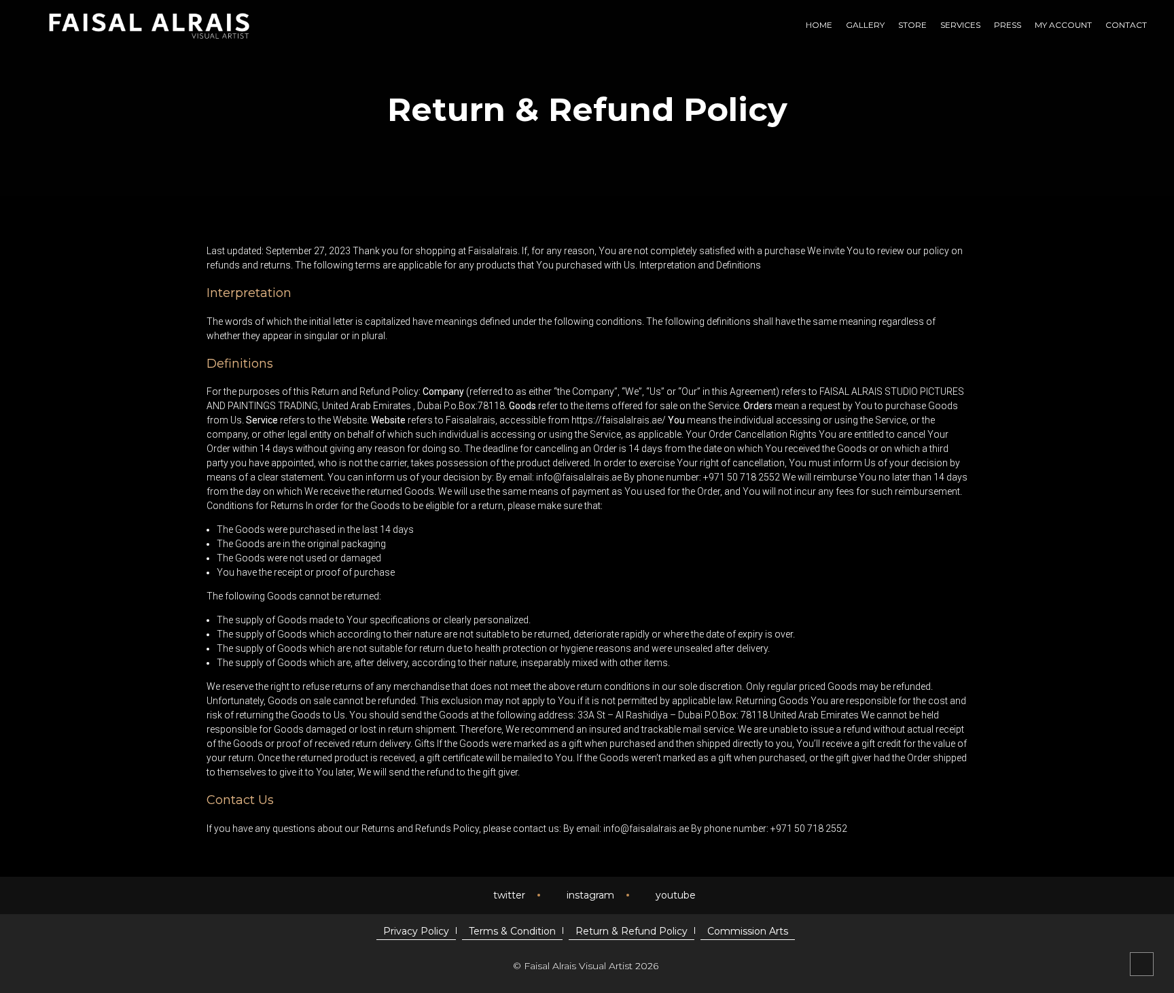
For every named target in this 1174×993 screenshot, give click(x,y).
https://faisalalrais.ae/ (618, 420)
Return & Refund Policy (631, 931)
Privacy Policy (416, 931)
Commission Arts (747, 931)
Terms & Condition (512, 931)
